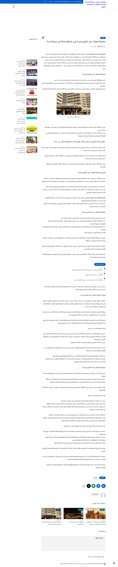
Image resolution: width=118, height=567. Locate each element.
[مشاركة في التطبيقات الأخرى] (84, 486)
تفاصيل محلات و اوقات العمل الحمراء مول (20, 64)
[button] (98, 486)
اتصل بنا (51, 1)
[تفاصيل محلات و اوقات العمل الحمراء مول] (31, 63)
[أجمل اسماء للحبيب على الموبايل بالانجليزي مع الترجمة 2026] (31, 149)
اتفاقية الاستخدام (77, 1)
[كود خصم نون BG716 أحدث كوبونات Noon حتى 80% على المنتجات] (31, 130)
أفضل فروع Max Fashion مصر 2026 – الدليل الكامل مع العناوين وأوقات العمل (19, 93)
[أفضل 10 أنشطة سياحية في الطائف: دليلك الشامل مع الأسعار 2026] (31, 139)
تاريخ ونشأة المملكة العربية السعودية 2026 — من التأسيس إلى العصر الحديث (19, 84)
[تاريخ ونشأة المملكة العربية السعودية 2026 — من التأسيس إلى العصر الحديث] (31, 82)
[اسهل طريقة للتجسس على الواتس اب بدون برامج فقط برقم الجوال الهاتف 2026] (31, 120)
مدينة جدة (72, 54)
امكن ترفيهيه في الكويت (20, 101)
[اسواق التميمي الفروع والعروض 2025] (31, 110)
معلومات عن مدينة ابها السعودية (94, 275)
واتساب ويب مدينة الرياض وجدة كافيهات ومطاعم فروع (95, 4)
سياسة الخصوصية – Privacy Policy (63, 1)
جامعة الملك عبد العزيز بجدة (96, 54)
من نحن (45, 1)
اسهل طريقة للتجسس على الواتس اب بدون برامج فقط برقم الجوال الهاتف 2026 (20, 122)
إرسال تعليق (99, 538)
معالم (102, 37)
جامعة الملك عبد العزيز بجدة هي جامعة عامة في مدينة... (88, 280)
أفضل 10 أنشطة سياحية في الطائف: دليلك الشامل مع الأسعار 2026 (20, 141)
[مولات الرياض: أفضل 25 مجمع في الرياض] (31, 72)
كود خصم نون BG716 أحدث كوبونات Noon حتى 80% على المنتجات (19, 131)
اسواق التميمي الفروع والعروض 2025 (20, 111)
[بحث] (13, 6)
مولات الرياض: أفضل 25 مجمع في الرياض (20, 73)
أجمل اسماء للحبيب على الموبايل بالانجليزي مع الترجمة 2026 (19, 151)
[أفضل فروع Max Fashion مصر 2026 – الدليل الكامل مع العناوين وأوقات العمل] (31, 92)
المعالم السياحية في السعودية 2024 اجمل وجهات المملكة (87, 270)
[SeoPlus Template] (105, 564)
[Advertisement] (59, 24)
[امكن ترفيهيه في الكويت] (31, 101)
